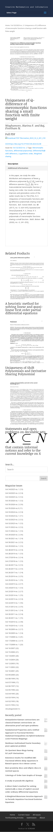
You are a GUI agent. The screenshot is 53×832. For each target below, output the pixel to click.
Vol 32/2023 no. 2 (17, 25)
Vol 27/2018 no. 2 (12, 557)
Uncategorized (11, 709)
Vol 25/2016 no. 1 (12, 580)
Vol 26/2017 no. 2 (12, 569)
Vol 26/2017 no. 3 (12, 565)
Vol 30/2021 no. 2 (12, 542)
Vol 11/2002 (10, 667)
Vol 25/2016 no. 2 (12, 576)
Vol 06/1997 (10, 686)
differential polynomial (23, 150)
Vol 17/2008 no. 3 (12, 637)
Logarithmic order (25, 153)
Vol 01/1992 (10, 705)
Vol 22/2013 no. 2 (12, 599)
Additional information (18, 168)
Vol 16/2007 (10, 648)
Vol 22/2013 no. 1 (12, 603)
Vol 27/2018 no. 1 (12, 561)
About (42, 818)
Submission (31, 818)
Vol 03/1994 (10, 697)
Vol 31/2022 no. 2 (12, 527)
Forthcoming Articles (14, 818)
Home (7, 25)
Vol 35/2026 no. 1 (12, 500)
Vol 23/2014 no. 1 (12, 595)
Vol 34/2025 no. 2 (12, 493)
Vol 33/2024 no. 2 (12, 512)
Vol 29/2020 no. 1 (12, 546)
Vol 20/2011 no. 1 (12, 618)
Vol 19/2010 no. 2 (12, 622)
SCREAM (31, 828)
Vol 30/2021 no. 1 (12, 538)
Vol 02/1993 (10, 701)
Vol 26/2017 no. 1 (12, 572)
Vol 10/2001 (10, 671)
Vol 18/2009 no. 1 (12, 633)
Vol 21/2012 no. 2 (12, 607)
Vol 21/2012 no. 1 (12, 610)
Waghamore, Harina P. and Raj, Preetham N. (25, 127)
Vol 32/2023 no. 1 (12, 523)
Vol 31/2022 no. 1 (12, 531)
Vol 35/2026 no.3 (12, 508)
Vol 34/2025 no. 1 (12, 489)
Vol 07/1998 (10, 682)
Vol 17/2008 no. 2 (12, 641)
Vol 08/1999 (10, 678)
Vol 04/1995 (10, 694)
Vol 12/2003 (10, 663)
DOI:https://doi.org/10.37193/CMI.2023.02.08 (23, 144)
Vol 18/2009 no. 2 (12, 629)
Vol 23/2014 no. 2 (12, 591)
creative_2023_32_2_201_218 (33, 138)
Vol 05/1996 (10, 690)
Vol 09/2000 (10, 675)
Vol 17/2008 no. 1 (12, 644)
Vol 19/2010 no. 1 (12, 625)
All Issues (37, 815)
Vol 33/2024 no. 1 (12, 516)
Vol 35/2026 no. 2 (12, 504)
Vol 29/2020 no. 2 (12, 534)
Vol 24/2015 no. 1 (12, 588)
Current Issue (24, 815)
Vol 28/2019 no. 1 (12, 553)
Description (13, 164)
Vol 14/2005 (10, 656)
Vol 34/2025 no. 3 (12, 497)
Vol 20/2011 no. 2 (12, 614)
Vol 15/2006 (10, 652)
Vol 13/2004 (10, 659)
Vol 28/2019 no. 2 (12, 550)
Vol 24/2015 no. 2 (12, 584)
